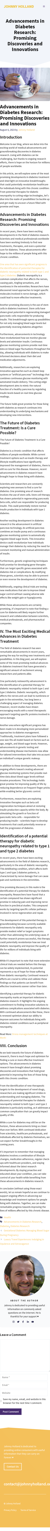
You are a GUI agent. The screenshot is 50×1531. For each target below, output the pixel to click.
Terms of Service (28, 1510)
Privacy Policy (10, 1510)
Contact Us (13, 1466)
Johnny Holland (19, 6)
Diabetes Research (20, 1226)
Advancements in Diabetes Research (23, 1221)
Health (7, 1217)
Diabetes (4, 1226)
